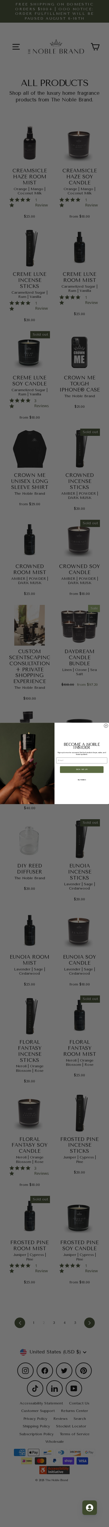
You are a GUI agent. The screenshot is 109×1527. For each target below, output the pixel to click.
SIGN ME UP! (82, 769)
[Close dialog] (106, 726)
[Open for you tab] (89, 1507)
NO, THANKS (82, 780)
